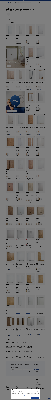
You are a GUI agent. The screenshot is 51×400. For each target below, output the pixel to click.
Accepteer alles (35, 397)
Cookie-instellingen (17, 397)
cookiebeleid (28, 395)
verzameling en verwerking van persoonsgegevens (20, 395)
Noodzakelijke (26, 397)
